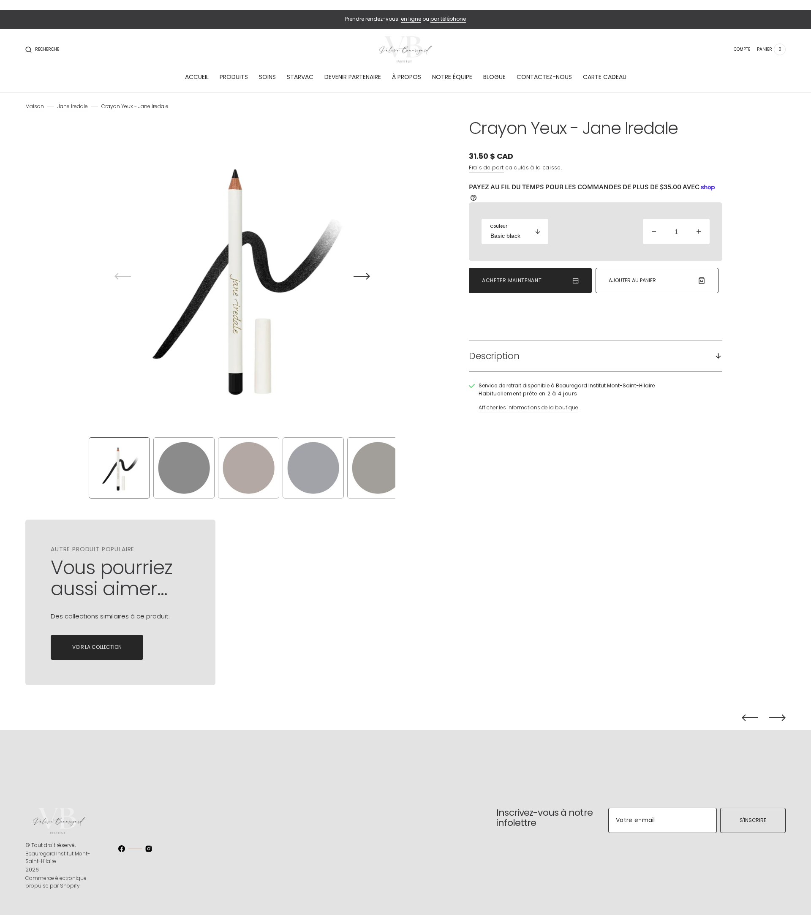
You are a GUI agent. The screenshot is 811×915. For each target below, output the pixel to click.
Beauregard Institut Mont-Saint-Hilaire (57, 857)
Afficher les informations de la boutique (528, 407)
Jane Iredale (72, 106)
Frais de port (486, 167)
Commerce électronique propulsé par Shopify (56, 881)
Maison (34, 106)
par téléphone (448, 18)
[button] (42, 49)
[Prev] (750, 717)
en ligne (411, 18)
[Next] (777, 717)
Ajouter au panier (632, 280)
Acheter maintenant (512, 280)
